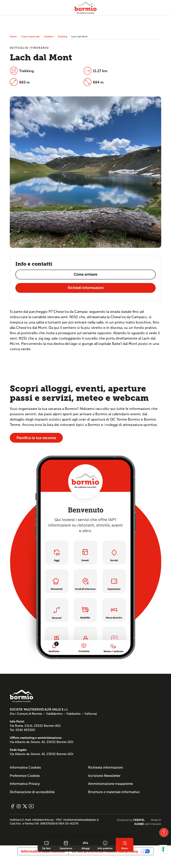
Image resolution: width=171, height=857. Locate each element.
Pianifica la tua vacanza (36, 438)
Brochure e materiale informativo (114, 792)
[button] (163, 832)
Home (13, 36)
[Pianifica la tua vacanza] (85, 557)
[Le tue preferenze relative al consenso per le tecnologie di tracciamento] (163, 849)
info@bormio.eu (43, 819)
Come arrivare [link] (85, 274)
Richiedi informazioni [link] (86, 288)
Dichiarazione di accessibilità (32, 792)
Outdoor (48, 36)
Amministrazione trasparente (110, 784)
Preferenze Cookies (25, 776)
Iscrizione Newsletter (104, 776)
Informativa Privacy (25, 784)
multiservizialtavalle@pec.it (81, 819)
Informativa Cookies (25, 767)
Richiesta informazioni (105, 767)
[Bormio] (85, 8)
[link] (47, 845)
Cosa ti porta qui (30, 36)
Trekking (62, 36)
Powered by (131, 820)
